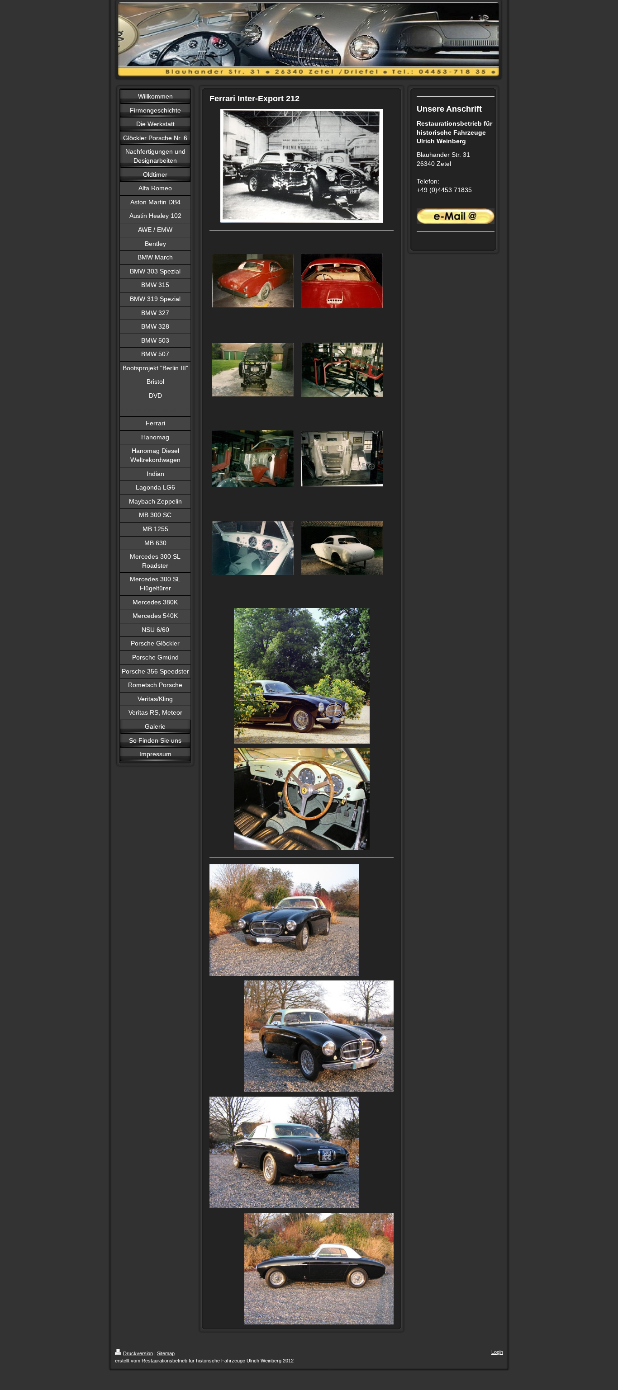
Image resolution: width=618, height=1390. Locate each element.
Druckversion (138, 1353)
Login (497, 1352)
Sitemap (166, 1353)
